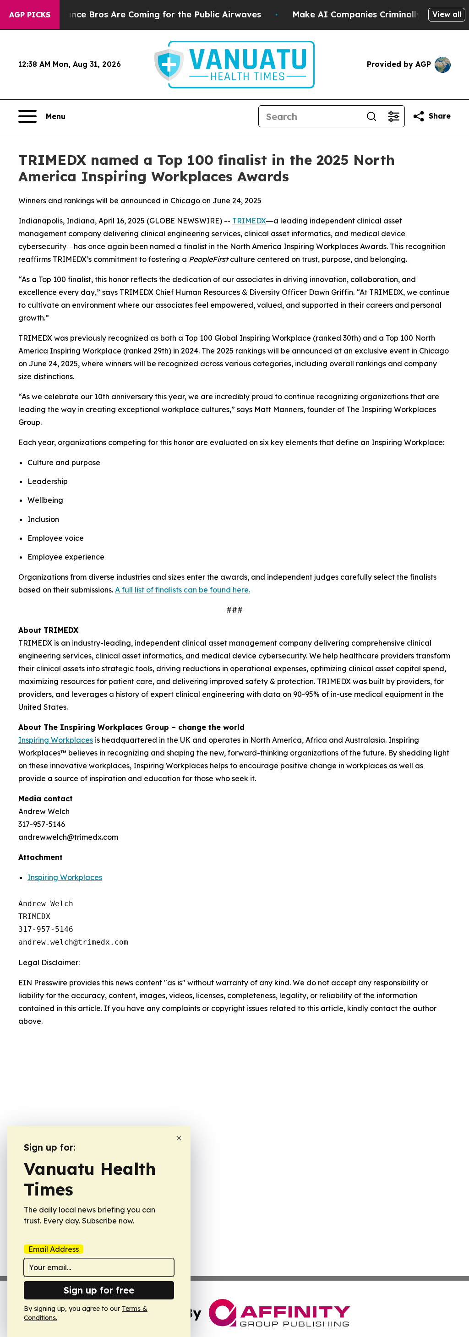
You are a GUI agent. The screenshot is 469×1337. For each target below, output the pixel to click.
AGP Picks (29, 14)
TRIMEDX (249, 220)
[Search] (371, 116)
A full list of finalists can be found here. (182, 589)
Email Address (53, 1249)
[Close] (179, 1138)
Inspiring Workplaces (55, 740)
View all (446, 14)
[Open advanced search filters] (393, 116)
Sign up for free (99, 1290)
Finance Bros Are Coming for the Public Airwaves (157, 14)
